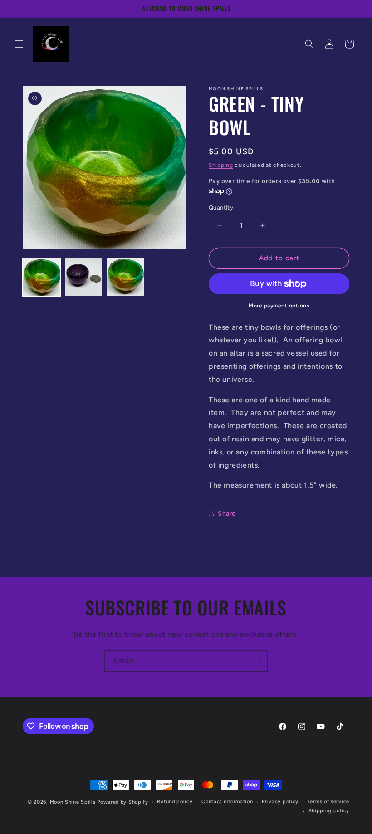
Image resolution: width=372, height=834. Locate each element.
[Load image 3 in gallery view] (125, 277)
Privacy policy (280, 802)
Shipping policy (329, 811)
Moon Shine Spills (73, 802)
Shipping (221, 165)
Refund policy (174, 802)
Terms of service (328, 802)
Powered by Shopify (122, 802)
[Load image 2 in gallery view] (84, 277)
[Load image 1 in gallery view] (41, 277)
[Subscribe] (257, 661)
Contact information (227, 802)
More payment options (279, 305)
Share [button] (227, 513)
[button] (19, 44)
